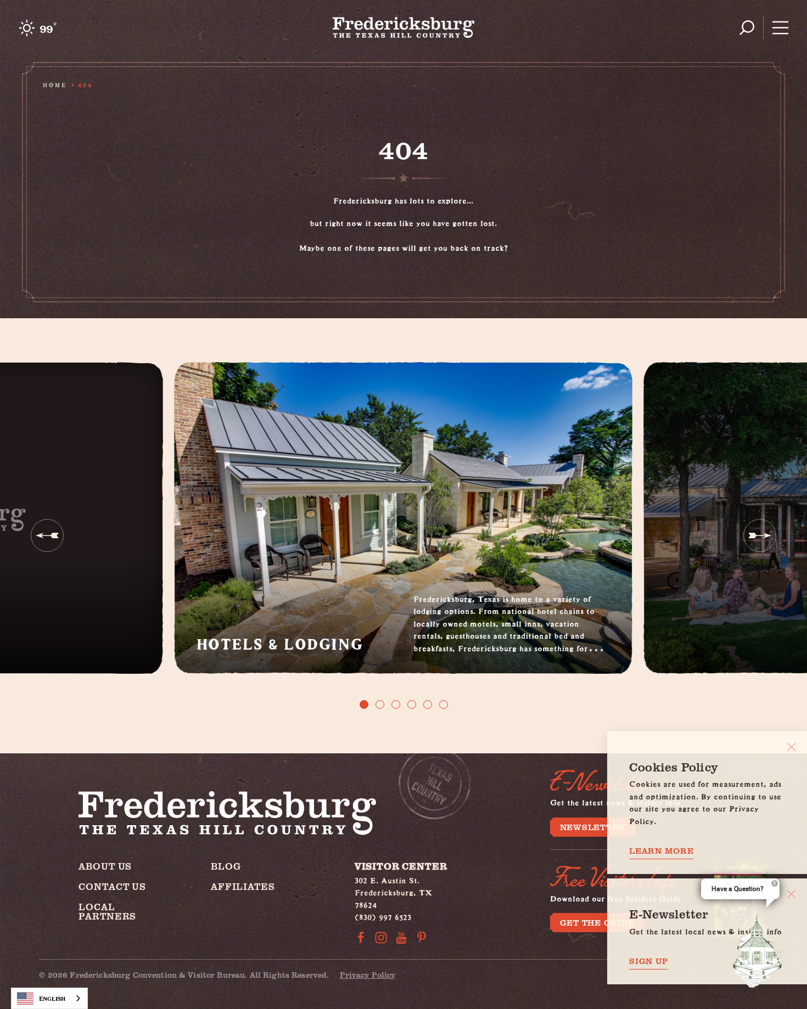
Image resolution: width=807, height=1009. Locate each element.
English (52, 998)
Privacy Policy (368, 974)
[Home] (404, 27)
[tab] (364, 704)
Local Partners (107, 911)
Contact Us (112, 886)
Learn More (661, 851)
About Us (105, 866)
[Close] (791, 747)
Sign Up (648, 961)
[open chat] (758, 951)
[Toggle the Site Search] (746, 27)
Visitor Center (401, 866)
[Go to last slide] (47, 535)
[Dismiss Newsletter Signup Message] (791, 894)
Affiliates (243, 886)
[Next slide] (759, 535)
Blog (225, 866)
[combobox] (49, 998)
